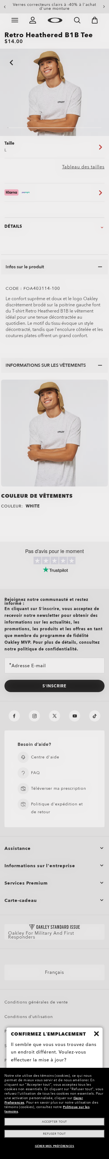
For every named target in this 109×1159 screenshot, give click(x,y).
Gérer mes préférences (54, 1146)
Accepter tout (54, 1122)
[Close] (96, 1033)
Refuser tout (54, 1134)
